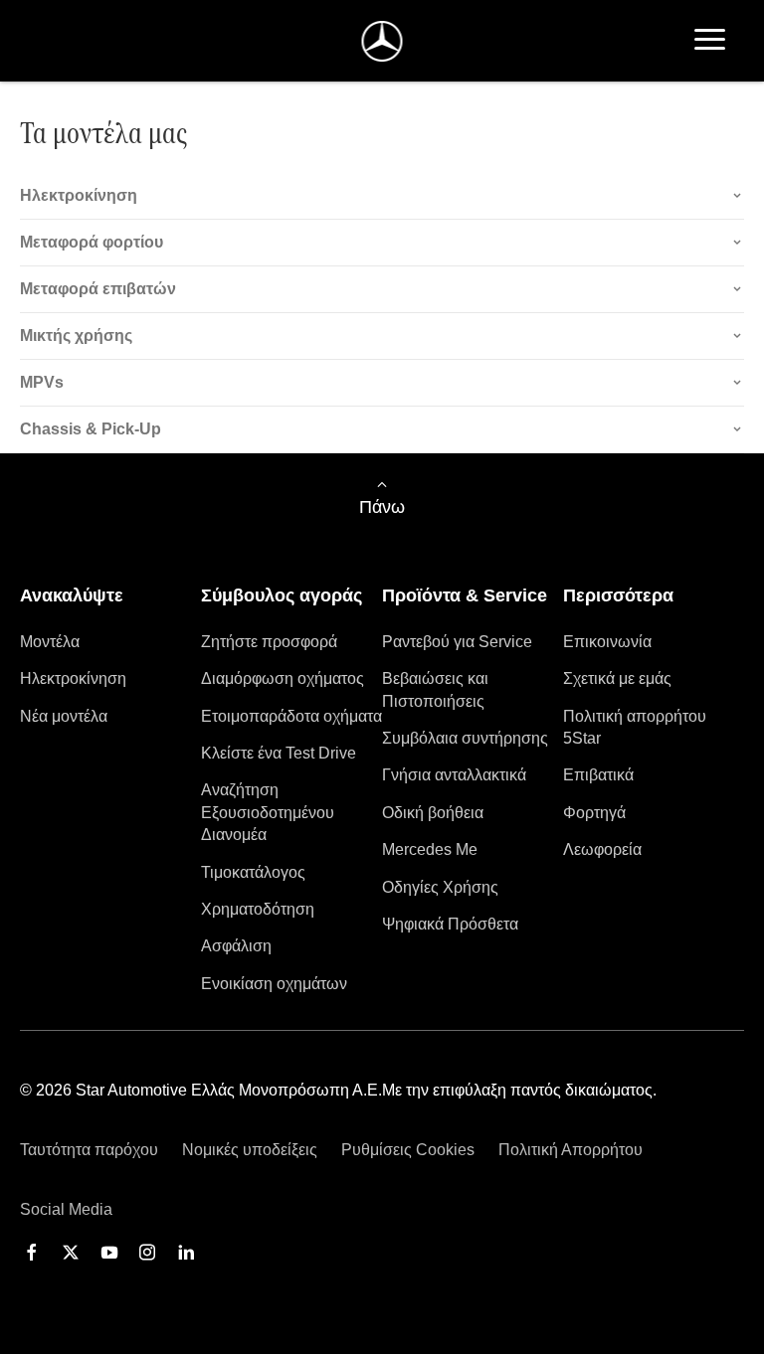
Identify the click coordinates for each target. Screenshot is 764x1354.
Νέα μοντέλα (63, 716)
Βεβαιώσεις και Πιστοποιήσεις (435, 689)
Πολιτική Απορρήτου (570, 1149)
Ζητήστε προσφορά (269, 641)
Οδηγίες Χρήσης (440, 887)
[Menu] (709, 41)
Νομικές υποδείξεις (249, 1149)
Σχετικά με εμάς (617, 678)
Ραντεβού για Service (457, 641)
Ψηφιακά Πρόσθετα (450, 924)
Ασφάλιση (236, 945)
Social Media (66, 1209)
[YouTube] (109, 1252)
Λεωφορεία (602, 849)
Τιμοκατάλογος (253, 872)
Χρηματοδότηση (257, 909)
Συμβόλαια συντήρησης (465, 738)
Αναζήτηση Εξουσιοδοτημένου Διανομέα (267, 812)
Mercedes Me (430, 849)
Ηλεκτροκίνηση (73, 678)
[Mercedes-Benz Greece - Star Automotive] (382, 41)
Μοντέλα (50, 641)
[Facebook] (32, 1252)
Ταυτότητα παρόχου (89, 1149)
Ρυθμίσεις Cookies (408, 1149)
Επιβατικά (598, 774)
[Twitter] (71, 1252)
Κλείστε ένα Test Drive (278, 753)
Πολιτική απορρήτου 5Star (634, 727)
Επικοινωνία (607, 641)
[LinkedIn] (186, 1252)
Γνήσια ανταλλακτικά (454, 774)
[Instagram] (147, 1252)
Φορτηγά (594, 812)
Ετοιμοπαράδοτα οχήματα (291, 716)
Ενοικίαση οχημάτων (274, 983)
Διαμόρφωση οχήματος (282, 678)
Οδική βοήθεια (432, 812)
